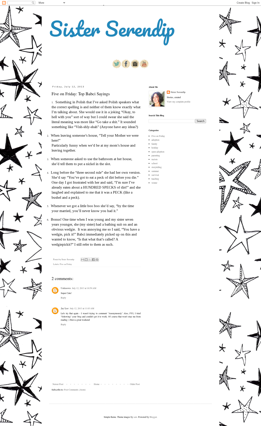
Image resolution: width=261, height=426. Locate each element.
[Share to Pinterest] (97, 259)
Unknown (66, 288)
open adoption (158, 151)
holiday (155, 147)
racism (154, 159)
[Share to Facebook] (93, 259)
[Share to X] (90, 259)
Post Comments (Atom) (75, 389)
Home (96, 384)
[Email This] (82, 259)
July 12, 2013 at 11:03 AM (82, 308)
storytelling (157, 167)
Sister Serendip (112, 28)
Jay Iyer (65, 308)
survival (155, 174)
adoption (155, 139)
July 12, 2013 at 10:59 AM (84, 288)
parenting (156, 155)
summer (155, 171)
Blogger (153, 416)
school (154, 163)
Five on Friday (66, 264)
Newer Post (58, 384)
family (154, 143)
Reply (63, 297)
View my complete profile (178, 101)
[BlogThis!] (86, 259)
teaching (155, 178)
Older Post (135, 384)
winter (154, 182)
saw (135, 416)
